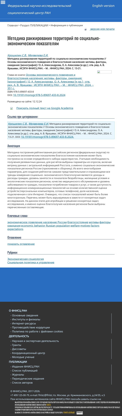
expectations (15, 229)
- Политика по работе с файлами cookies (36, 331)
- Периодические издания (27, 378)
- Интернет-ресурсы (23, 323)
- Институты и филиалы (25, 319)
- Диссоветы (18, 349)
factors (95, 225)
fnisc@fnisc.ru (47, 395)
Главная (12, 25)
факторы (105, 222)
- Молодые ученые (22, 357)
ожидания (14, 225)
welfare (75, 225)
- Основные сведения (24, 315)
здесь (48, 405)
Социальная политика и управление (30, 262)
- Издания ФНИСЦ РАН (24, 366)
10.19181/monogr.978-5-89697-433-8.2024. (47, 137)
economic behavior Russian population (45, 225)
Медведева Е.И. (38, 55)
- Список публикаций (23, 370)
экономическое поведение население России (37, 222)
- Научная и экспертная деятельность (34, 341)
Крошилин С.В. (17, 55)
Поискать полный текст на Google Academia (44, 108)
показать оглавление (21, 244)
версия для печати (102, 29)
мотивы (94, 222)
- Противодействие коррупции (30, 327)
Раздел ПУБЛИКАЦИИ (34, 25)
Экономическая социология (25, 259)
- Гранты (15, 345)
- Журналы (17, 374)
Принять (80, 413)
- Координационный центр (27, 353)
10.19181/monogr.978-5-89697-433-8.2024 (39, 95)
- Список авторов (21, 382)
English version (103, 6)
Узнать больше (69, 413)
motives (85, 225)
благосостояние (77, 222)
